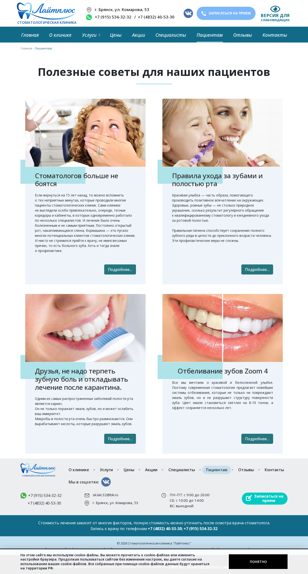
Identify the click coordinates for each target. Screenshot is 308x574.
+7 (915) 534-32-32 (113, 17)
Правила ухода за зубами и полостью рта (217, 179)
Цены (116, 35)
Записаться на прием (230, 13)
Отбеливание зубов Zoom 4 (223, 370)
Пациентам (210, 35)
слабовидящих (275, 17)
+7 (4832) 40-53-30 (156, 17)
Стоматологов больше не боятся (76, 179)
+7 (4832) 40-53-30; (165, 528)
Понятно (258, 561)
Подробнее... (120, 269)
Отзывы (242, 35)
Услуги (89, 35)
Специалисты (170, 35)
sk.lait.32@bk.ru (105, 494)
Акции (138, 35)
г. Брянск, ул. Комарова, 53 (122, 9)
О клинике (60, 35)
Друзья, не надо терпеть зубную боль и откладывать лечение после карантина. (81, 378)
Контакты (275, 35)
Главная (30, 35)
